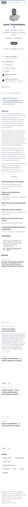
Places (13, 495)
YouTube (20, 497)
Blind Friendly (18, 498)
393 (5, 383)
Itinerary (5, 472)
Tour (14, 469)
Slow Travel (6, 461)
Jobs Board (15, 493)
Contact (9, 500)
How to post (9, 491)
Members (19, 491)
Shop (9, 495)
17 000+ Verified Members (13, 100)
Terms (8, 498)
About (4, 491)
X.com (24, 495)
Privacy (12, 498)
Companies (4, 493)
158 (5, 448)
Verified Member (9, 61)
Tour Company (19, 458)
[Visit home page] (4, 2)
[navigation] (25, 2)
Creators (10, 493)
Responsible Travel (9, 465)
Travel (22, 469)
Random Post (19, 495)
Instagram (9, 497)
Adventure (6, 469)
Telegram (15, 497)
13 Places (10, 68)
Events (15, 491)
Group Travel (7, 458)
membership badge (16, 93)
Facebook (4, 497)
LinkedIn (4, 498)
